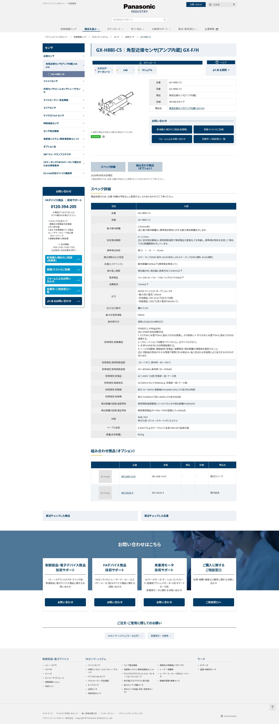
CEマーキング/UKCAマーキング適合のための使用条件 (62, 164)
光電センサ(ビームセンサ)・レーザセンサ (61, 90)
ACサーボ (204, 665)
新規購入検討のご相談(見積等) (172, 129)
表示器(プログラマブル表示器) (136, 680)
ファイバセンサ (50, 81)
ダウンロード (113, 29)
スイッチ (48, 673)
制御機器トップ (69, 29)
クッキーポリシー (108, 713)
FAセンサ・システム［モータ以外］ (123, 635)
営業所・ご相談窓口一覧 (213, 138)
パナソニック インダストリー (56, 37)
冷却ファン (49, 686)
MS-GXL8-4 (127, 492)
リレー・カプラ (51, 665)
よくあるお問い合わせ (59, 301)
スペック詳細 (108, 167)
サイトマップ (48, 713)
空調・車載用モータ (208, 669)
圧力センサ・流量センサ (133, 685)
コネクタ (48, 669)
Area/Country (230, 716)
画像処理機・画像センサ (170, 680)
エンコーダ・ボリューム (54, 677)
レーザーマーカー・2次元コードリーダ (175, 675)
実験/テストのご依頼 (214, 129)
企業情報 (209, 29)
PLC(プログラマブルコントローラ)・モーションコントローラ (139, 675)
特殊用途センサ (51, 123)
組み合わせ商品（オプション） (145, 167)
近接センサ (129, 37)
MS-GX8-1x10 (128, 476)
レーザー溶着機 (166, 669)
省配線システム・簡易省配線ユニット (61, 138)
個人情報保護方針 (89, 713)
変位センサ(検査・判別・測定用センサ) (138, 690)
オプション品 (49, 146)
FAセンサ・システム (100, 37)
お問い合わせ (196, 4)
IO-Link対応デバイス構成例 (57, 173)
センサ (116, 37)
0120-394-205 (63, 206)
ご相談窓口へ (213, 602)
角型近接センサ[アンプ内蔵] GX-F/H (186, 108)
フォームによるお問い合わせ (172, 138)
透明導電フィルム (52, 682)
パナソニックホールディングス (131, 713)
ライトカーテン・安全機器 (55, 100)
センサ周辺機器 (51, 131)
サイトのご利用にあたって (67, 713)
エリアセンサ (49, 107)
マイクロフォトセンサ (53, 115)
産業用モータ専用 (159, 635)
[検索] (165, 19)
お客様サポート (160, 29)
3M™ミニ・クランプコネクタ (57, 154)
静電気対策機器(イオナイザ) (172, 665)
